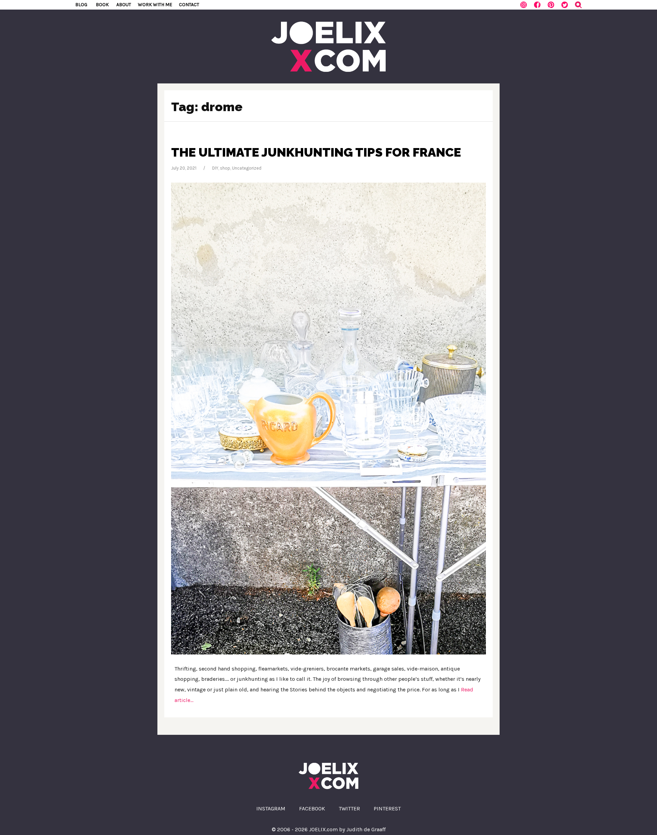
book (102, 5)
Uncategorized (246, 168)
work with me (155, 5)
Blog (81, 5)
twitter (349, 808)
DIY (215, 168)
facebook (312, 808)
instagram (270, 808)
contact (189, 5)
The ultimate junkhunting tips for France (316, 152)
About (123, 5)
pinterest (387, 808)
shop (225, 168)
